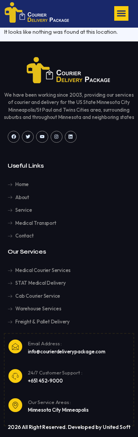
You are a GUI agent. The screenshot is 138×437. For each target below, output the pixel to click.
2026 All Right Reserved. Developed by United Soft (69, 427)
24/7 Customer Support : (55, 372)
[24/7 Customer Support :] (15, 376)
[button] (121, 13)
